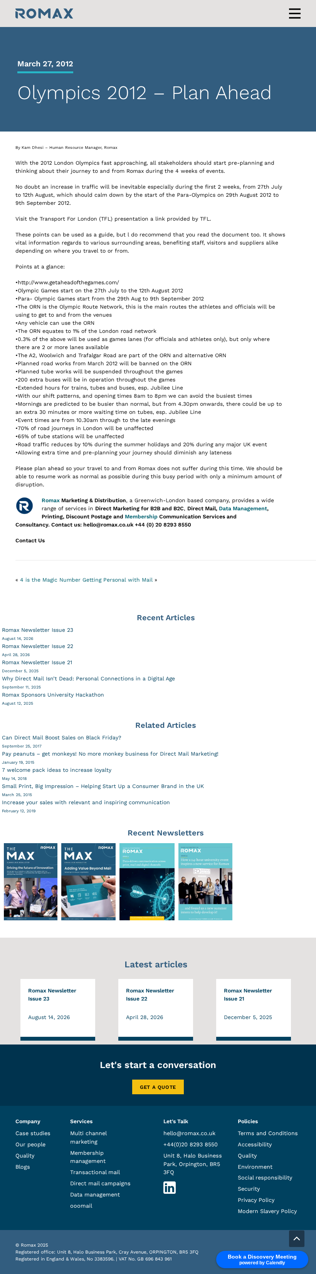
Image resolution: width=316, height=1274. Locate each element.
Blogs (22, 1167)
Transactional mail (95, 1172)
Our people (30, 1144)
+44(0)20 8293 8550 (190, 1144)
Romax (51, 500)
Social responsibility (265, 1177)
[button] (296, 1238)
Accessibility (255, 1144)
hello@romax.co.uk (189, 1133)
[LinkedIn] (169, 1192)
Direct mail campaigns (100, 1183)
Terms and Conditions (268, 1133)
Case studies (32, 1133)
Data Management (243, 508)
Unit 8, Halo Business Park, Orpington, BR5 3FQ (192, 1164)
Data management (95, 1194)
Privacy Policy (256, 1200)
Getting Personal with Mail (117, 580)
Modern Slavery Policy (267, 1211)
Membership (141, 516)
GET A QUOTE (158, 1087)
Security (249, 1189)
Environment (255, 1167)
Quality (24, 1156)
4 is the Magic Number (50, 580)
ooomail (81, 1206)
